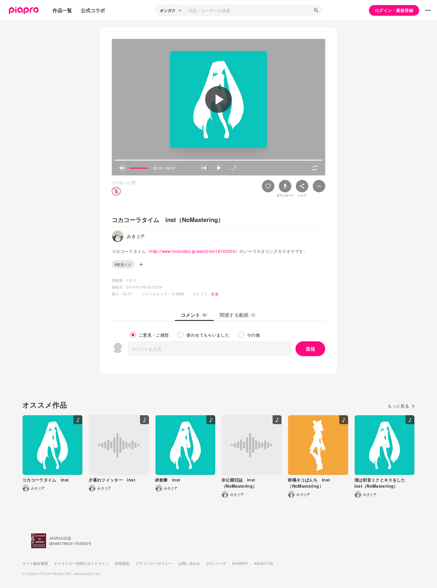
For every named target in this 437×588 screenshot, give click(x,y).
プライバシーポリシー (154, 563)
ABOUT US (263, 563)
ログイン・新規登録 (394, 10)
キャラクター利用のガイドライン (81, 563)
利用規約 (122, 563)
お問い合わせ (189, 563)
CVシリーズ (216, 563)
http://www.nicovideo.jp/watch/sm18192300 (192, 251)
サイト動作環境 (35, 563)
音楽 (214, 293)
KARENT (240, 563)
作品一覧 (62, 10)
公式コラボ (93, 10)
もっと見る (398, 406)
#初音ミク (123, 264)
